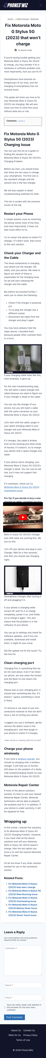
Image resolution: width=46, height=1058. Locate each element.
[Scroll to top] (39, 1044)
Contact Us (29, 1030)
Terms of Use (23, 1040)
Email (9, 997)
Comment (11, 948)
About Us (16, 1030)
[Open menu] (40, 5)
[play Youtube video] (23, 517)
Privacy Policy (30, 1035)
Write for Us (15, 1035)
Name (9, 985)
